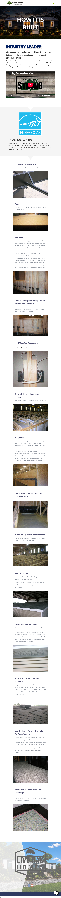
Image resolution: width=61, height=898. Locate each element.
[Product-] (30, 527)
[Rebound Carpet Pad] (30, 830)
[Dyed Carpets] (30, 782)
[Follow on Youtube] (32, 885)
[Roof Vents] (30, 723)
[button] (56, 893)
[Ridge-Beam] (30, 486)
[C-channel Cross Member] (30, 197)
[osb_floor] (30, 230)
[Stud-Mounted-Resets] (30, 386)
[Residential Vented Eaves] (30, 671)
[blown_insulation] (30, 566)
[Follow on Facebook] (29, 885)
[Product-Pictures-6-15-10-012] (30, 430)
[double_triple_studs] (30, 335)
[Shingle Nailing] (30, 617)
